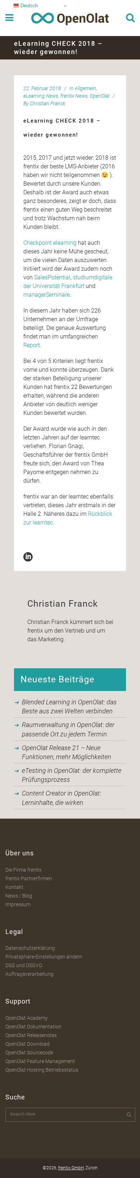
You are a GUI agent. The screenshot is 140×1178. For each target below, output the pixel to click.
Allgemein (85, 88)
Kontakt (14, 887)
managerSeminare (46, 294)
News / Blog (18, 896)
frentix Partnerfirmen (28, 878)
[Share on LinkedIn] (28, 556)
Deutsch (28, 5)
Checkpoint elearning (49, 242)
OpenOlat (99, 96)
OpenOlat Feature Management (40, 1061)
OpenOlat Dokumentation (33, 1026)
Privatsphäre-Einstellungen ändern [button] (43, 957)
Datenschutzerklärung (30, 948)
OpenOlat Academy (26, 1018)
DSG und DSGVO (23, 965)
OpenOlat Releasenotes (31, 1035)
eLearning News (40, 96)
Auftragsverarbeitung (29, 974)
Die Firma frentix (23, 870)
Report (31, 345)
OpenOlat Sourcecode (29, 1052)
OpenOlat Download (27, 1044)
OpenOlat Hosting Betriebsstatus (41, 1070)
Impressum (18, 904)
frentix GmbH (71, 1167)
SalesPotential (52, 277)
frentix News (74, 96)
